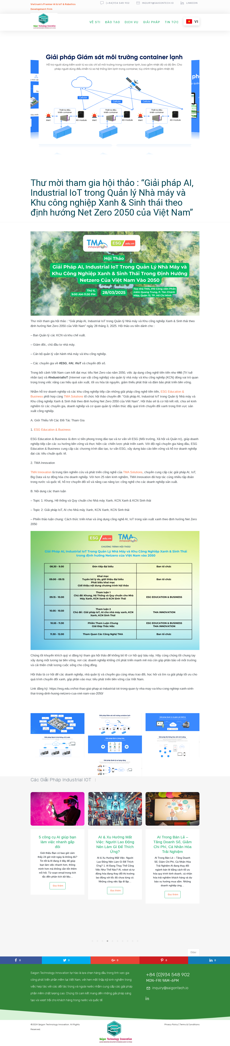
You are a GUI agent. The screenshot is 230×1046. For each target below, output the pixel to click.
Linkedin (192, 3)
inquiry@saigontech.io (158, 3)
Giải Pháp (151, 22)
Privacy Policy (171, 1024)
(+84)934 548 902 (118, 3)
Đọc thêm (58, 894)
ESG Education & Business (52, 429)
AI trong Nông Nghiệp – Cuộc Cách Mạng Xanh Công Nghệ (172, 842)
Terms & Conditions (189, 1024)
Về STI (94, 22)
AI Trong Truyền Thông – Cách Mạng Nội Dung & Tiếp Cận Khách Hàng (57, 844)
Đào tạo (112, 22)
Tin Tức (172, 22)
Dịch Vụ (132, 22)
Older (193, 952)
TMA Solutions (73, 396)
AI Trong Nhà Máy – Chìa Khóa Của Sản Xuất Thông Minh (115, 842)
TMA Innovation (41, 472)
